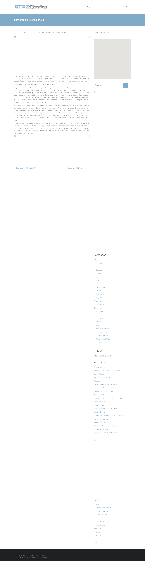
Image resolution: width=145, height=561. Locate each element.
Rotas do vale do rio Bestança (104, 391)
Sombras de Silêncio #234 (78, 168)
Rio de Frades (99, 374)
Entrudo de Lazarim (101, 429)
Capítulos (41, 32)
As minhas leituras (102, 329)
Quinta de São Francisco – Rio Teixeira (107, 371)
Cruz (17, 32)
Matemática (100, 277)
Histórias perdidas (102, 332)
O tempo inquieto (102, 336)
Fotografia (89, 7)
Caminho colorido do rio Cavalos (105, 384)
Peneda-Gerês (99, 395)
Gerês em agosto (100, 422)
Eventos (99, 273)
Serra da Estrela (99, 412)
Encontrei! (99, 311)
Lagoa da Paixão (100, 405)
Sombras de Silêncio (59, 32)
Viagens (99, 298)
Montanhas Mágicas (101, 419)
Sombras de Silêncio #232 (25, 168)
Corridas (99, 270)
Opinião (98, 284)
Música (98, 280)
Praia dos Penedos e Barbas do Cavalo (108, 398)
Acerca (114, 7)
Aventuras (99, 263)
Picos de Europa (100, 381)
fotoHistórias (100, 525)
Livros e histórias (102, 515)
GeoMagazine (101, 315)
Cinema (98, 266)
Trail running (100, 294)
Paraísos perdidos (102, 287)
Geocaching (102, 7)
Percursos (99, 291)
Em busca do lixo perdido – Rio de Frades (109, 415)
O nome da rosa (99, 402)
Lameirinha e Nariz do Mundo (104, 388)
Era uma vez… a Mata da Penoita (105, 433)
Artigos (66, 7)
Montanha (99, 318)
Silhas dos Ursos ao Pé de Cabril (105, 426)
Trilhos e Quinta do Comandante (105, 409)
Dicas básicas (101, 305)
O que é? (99, 532)
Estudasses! (98, 367)
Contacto (124, 7)
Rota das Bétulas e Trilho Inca (104, 378)
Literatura (76, 7)
